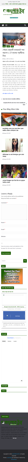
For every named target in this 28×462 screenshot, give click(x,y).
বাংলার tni (12, 58)
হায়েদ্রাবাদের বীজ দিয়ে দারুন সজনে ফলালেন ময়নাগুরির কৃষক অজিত (14, 104)
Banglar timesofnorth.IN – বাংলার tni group (14, 306)
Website (3, 236)
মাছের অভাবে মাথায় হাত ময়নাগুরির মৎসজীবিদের (11, 99)
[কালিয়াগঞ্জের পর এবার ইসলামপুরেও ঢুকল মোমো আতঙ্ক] (14, 139)
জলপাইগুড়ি (8, 46)
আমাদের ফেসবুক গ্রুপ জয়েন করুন (7, 291)
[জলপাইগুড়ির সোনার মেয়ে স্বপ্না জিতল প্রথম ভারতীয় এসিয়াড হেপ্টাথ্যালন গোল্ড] (14, 113)
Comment (4, 203)
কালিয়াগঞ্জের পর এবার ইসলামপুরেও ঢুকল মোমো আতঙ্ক (13, 155)
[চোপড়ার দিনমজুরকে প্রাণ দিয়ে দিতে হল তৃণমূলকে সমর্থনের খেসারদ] (14, 165)
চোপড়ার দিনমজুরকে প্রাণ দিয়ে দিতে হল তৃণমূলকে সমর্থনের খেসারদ (14, 181)
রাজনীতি (12, 46)
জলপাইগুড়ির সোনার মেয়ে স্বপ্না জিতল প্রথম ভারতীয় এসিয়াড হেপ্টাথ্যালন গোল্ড (13, 129)
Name (3, 222)
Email (3, 229)
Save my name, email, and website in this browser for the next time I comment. (12, 247)
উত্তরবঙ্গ (4, 46)
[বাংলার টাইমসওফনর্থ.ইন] (3, 25)
